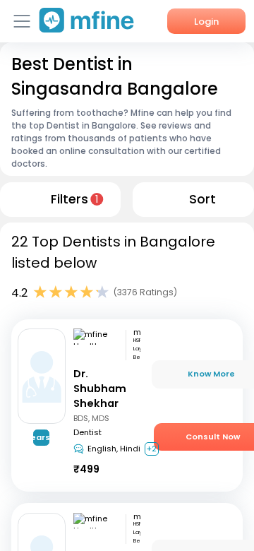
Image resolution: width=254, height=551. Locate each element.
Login (206, 21)
